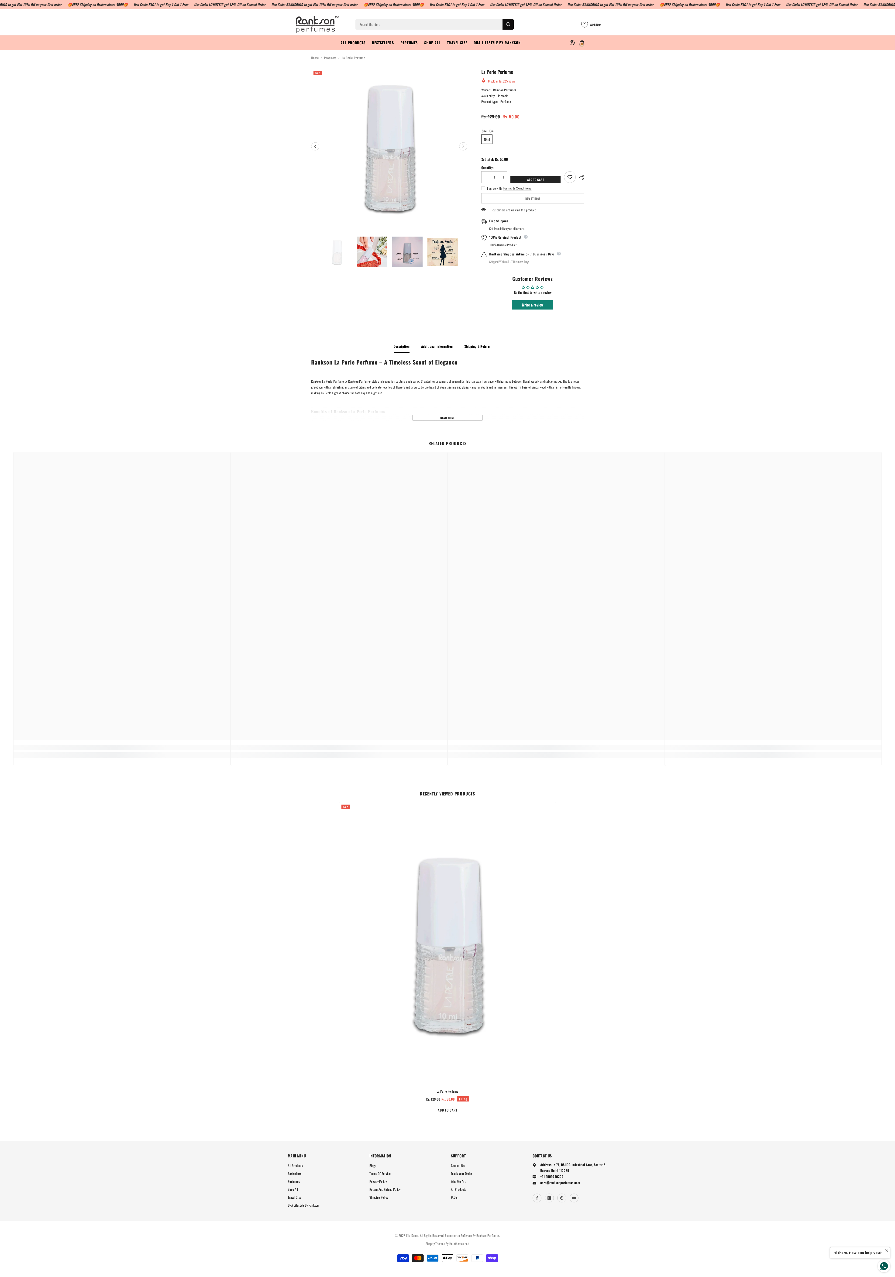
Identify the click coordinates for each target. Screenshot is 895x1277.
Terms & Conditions (517, 188)
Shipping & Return (477, 346)
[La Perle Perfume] (447, 943)
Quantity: (487, 167)
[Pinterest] (561, 1198)
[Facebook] (537, 1198)
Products (330, 57)
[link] (122, 747)
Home (315, 57)
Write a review (533, 305)
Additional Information (437, 346)
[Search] (434, 24)
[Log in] (572, 42)
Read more (447, 418)
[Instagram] (549, 1198)
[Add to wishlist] (570, 177)
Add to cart (536, 180)
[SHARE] (580, 177)
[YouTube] (574, 1198)
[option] (389, 146)
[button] (315, 146)
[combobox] (429, 24)
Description (402, 346)
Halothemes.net (459, 1243)
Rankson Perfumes (504, 89)
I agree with (494, 188)
